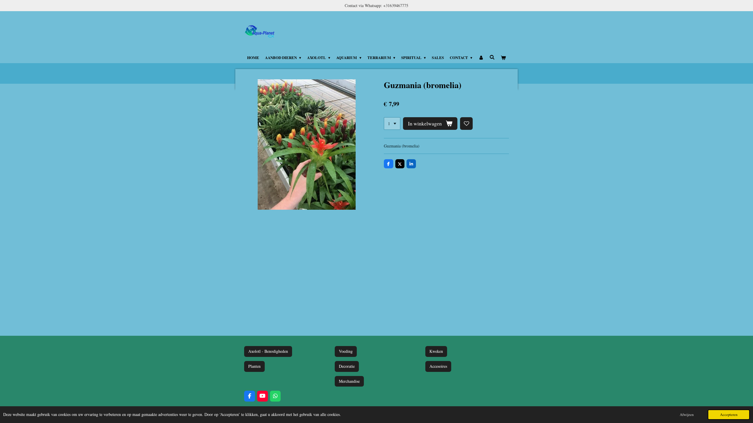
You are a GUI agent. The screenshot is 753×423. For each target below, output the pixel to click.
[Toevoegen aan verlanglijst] (466, 123)
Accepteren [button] (728, 414)
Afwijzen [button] (687, 414)
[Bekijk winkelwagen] (503, 57)
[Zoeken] (492, 57)
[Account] (481, 57)
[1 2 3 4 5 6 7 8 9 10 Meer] (392, 123)
